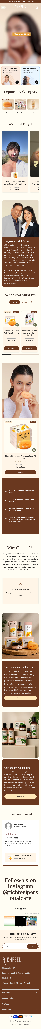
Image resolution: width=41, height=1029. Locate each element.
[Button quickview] (17, 325)
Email (7, 946)
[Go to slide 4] (21, 926)
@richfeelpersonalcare (20, 895)
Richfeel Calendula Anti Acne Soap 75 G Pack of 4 (20, 457)
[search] (7, 7)
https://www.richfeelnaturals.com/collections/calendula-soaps (19, 5)
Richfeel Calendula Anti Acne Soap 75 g (11, 333)
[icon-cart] (36, 7)
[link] (9, 921)
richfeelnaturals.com (24, 1021)
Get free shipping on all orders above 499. (20, 1)
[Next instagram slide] (34, 921)
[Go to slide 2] (18, 926)
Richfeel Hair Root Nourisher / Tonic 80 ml (29, 333)
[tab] (11, 61)
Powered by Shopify (20, 1025)
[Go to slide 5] (22, 926)
